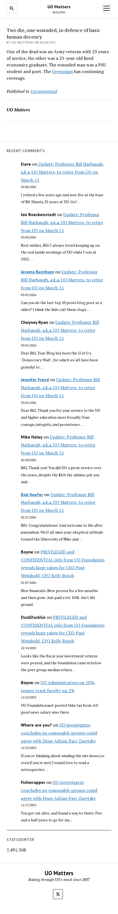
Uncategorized (43, 91)
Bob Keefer (32, 494)
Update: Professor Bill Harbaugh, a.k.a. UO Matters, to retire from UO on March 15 (62, 172)
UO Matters (59, 6)
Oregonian (62, 71)
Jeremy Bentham (37, 272)
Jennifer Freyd (35, 379)
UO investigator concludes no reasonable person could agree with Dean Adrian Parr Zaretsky (59, 733)
